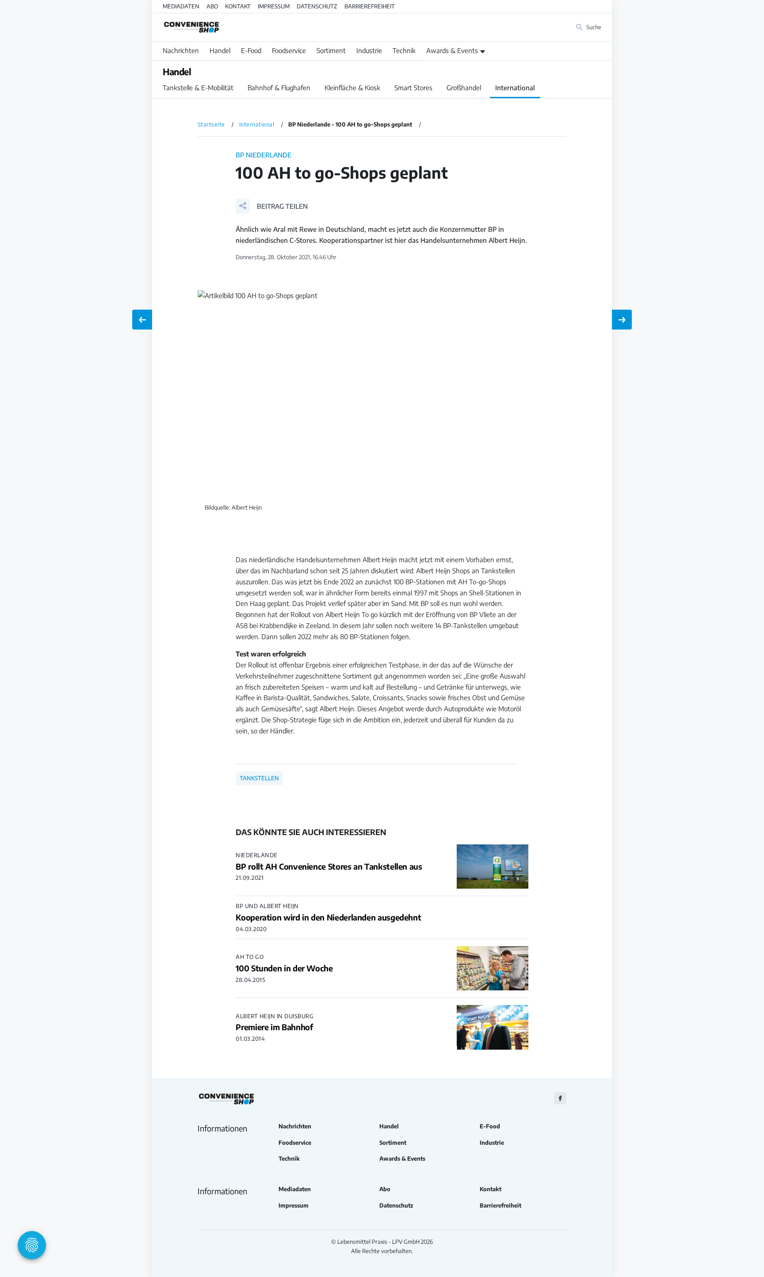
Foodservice (289, 50)
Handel (220, 50)
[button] (272, 206)
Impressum (274, 6)
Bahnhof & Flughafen (279, 88)
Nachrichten (181, 50)
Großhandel (464, 88)
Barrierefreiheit (369, 6)
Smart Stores (413, 88)
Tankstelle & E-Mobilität (198, 88)
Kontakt (238, 6)
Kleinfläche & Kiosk (352, 88)
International (515, 88)
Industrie (369, 50)
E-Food (251, 50)
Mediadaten (181, 6)
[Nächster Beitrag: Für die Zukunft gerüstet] (622, 320)
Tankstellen (259, 778)
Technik (404, 50)
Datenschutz (317, 6)
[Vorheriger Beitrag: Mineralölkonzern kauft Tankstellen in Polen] (142, 320)
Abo (212, 6)
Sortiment (331, 50)
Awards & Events (452, 50)
